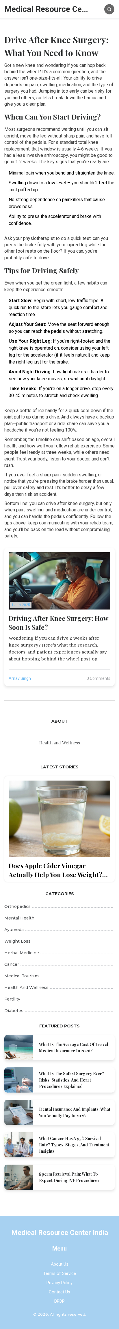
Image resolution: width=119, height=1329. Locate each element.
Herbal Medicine (21, 952)
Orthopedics (17, 906)
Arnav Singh (20, 678)
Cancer (11, 964)
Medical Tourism (21, 976)
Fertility (12, 999)
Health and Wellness (26, 987)
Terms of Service (59, 1273)
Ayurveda (14, 929)
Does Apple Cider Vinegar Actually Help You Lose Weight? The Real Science (55, 870)
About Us (59, 1264)
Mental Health (19, 918)
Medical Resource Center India (47, 9)
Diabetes (13, 1010)
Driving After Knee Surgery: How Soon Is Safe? (58, 623)
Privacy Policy (59, 1282)
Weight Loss (17, 941)
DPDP (59, 1301)
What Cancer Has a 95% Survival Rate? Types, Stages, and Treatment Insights (74, 1145)
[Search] (109, 9)
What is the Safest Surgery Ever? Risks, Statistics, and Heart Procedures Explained (71, 1080)
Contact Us (59, 1292)
